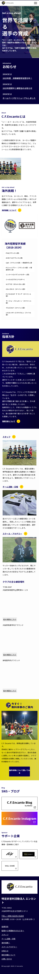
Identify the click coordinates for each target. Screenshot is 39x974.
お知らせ (5, 951)
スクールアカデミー (9, 947)
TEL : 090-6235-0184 (13, 915)
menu (35, 3)
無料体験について (8, 955)
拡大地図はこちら (9, 619)
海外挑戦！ (6, 942)
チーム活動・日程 (8, 938)
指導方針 (5, 926)
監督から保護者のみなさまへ (13, 930)
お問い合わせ (7, 959)
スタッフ (5, 934)
